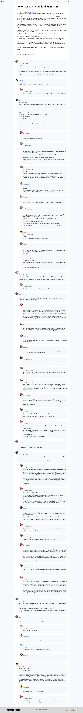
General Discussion (33, 12)
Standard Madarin (37, 700)
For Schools (69, 1)
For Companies (63, 1)
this (37, 702)
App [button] (73, 1)
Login (76, 1)
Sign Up (80, 1)
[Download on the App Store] (16, 710)
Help (58, 1)
